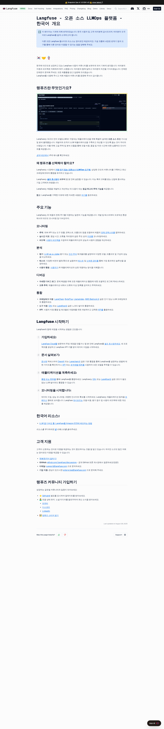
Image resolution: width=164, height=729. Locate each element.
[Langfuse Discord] (132, 8)
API (64, 365)
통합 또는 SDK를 (48, 379)
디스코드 (46, 507)
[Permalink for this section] (53, 58)
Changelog (81, 9)
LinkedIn (46, 511)
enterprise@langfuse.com (74, 470)
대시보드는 (78, 400)
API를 (100, 310)
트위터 (45, 503)
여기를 (84, 195)
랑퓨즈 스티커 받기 (50, 515)
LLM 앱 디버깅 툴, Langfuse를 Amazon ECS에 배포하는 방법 (65, 423)
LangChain (59, 299)
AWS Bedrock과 (92, 299)
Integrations (58, 9)
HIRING (22, 8)
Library (102, 9)
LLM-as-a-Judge (52, 254)
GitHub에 (46, 496)
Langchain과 (74, 361)
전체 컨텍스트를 (108, 232)
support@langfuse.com (56, 466)
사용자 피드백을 (53, 240)
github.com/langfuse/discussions (62, 462)
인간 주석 (73, 254)
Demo (95, 9)
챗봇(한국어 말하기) (47, 458)
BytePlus (69, 299)
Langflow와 (62, 306)
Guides (48, 9)
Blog (89, 9)
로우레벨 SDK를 (77, 365)
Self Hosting (39, 9)
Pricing (72, 9)
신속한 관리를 (93, 261)
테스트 (81, 261)
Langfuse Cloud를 (49, 344)
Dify (50, 306)
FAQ (66, 9)
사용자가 (54, 267)
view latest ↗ (97, 2)
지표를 (90, 236)
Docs (30, 9)
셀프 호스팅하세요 (112, 344)
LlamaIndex (79, 299)
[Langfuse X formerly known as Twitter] (138, 9)
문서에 (44, 361)
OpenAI (61, 361)
